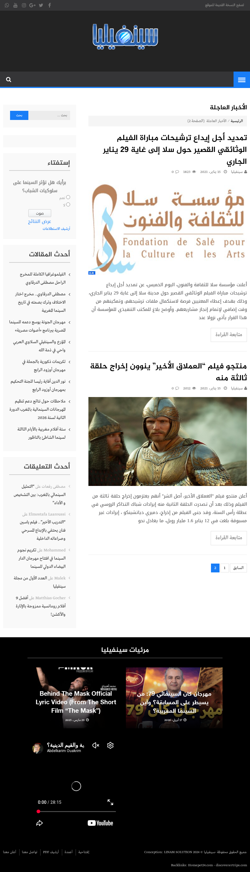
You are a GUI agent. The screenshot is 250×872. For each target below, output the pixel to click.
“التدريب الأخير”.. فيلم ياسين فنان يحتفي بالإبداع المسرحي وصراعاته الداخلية (43, 530)
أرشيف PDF (51, 852)
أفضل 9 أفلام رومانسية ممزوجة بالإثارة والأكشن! (41, 606)
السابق (238, 568)
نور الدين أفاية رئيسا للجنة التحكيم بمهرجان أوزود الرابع (38, 385)
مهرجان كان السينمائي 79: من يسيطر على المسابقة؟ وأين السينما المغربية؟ (174, 703)
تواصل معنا (29, 852)
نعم (62, 198)
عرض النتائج (39, 221)
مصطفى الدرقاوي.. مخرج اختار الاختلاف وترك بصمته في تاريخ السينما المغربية (40, 302)
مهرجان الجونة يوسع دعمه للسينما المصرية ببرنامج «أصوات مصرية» (37, 326)
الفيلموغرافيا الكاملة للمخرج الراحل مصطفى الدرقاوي (43, 278)
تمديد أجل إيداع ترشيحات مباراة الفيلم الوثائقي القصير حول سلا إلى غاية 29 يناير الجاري (175, 150)
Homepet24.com (200, 865)
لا (64, 205)
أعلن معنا (9, 852)
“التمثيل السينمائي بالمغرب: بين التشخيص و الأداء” (40, 495)
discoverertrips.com (231, 865)
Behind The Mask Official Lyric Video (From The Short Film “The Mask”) (76, 703)
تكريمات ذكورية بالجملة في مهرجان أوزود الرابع (44, 366)
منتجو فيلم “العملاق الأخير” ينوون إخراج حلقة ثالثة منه (168, 373)
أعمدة (69, 852)
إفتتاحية (83, 852)
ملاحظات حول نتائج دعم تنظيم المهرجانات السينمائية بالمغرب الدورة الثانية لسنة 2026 (37, 409)
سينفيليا (237, 172)
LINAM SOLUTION (178, 852)
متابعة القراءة (229, 335)
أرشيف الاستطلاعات (56, 229)
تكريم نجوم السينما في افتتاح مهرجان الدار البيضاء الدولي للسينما (41, 558)
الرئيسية (237, 121)
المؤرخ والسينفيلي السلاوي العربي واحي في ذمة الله (39, 346)
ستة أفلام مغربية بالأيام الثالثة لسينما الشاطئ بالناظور (41, 433)
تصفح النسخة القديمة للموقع (224, 5)
